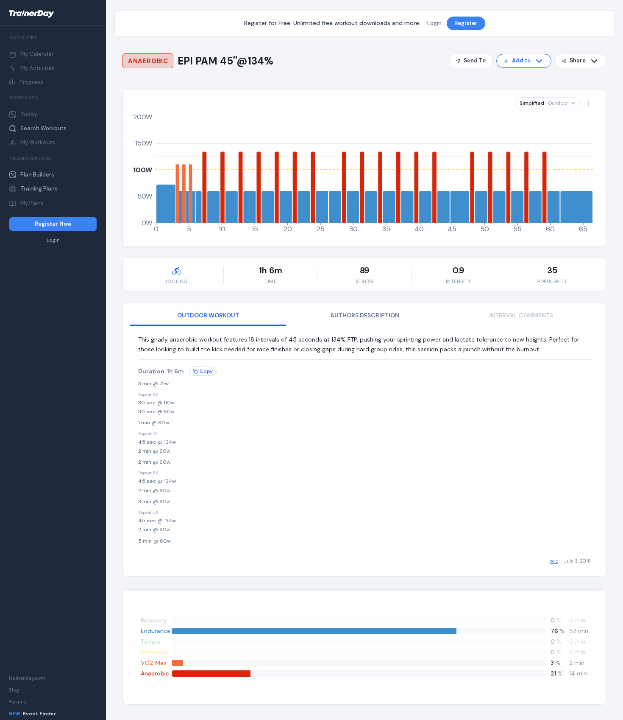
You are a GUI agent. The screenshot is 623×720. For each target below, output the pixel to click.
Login (53, 240)
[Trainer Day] (52, 13)
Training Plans (39, 188)
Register (466, 23)
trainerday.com (26, 678)
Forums (17, 701)
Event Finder (32, 713)
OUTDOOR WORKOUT (208, 315)
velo (554, 561)
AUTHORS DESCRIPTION (364, 315)
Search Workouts (43, 128)
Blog (13, 689)
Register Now (53, 223)
